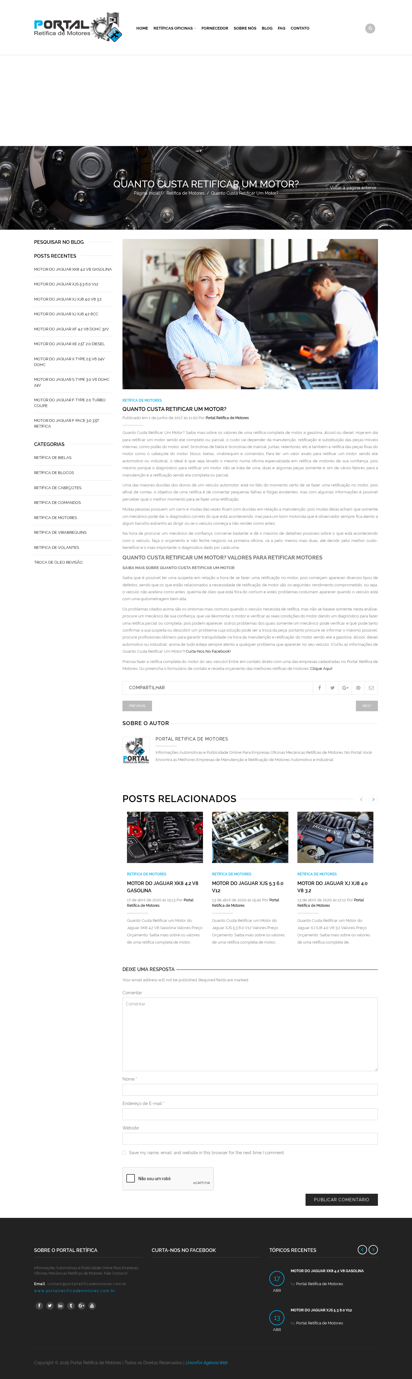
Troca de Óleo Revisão (58, 562)
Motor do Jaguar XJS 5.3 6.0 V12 (66, 284)
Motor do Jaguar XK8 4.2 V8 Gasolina (73, 269)
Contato (300, 28)
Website (130, 1128)
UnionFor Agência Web (206, 1362)
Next (367, 706)
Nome (129, 1079)
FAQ (281, 28)
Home (142, 28)
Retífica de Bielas (52, 457)
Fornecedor (214, 28)
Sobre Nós (245, 28)
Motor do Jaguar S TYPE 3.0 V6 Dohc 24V (71, 382)
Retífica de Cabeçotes (57, 488)
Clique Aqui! (321, 668)
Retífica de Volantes (56, 547)
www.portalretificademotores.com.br (75, 1291)
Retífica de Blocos (54, 472)
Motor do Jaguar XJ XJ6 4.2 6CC (66, 314)
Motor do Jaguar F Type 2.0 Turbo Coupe (70, 403)
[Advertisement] (206, 100)
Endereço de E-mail (143, 1103)
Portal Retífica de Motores (227, 418)
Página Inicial (147, 193)
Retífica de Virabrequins (60, 532)
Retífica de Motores (185, 193)
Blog (267, 28)
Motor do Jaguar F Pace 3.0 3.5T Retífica (66, 423)
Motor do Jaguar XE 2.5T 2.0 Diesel (69, 344)
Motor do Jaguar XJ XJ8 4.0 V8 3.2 (68, 299)
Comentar (132, 992)
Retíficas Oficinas (173, 28)
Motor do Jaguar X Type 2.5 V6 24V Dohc (69, 362)
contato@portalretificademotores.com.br (86, 1284)
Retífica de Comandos (57, 502)
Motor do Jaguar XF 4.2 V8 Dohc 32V (71, 329)
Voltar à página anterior (353, 187)
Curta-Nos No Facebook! (208, 651)
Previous (137, 706)
